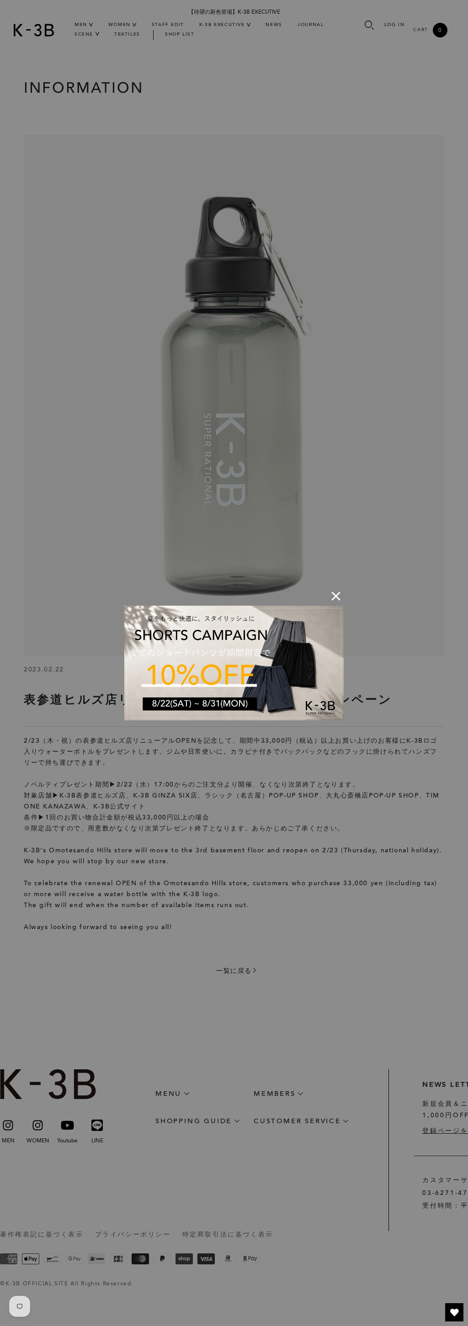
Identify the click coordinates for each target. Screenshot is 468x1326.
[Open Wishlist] (454, 1312)
